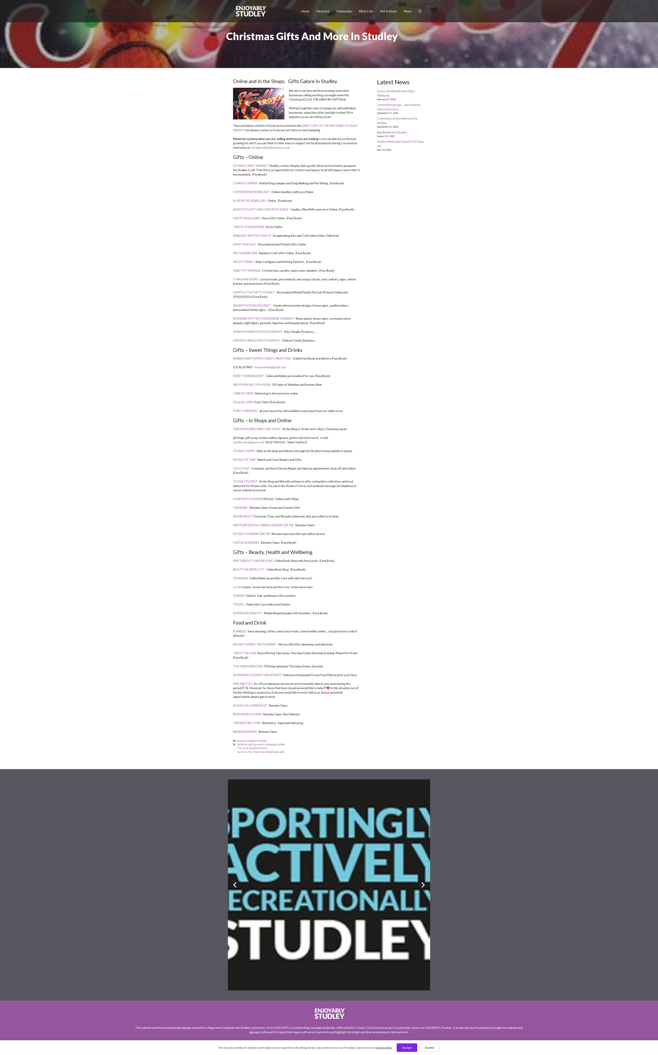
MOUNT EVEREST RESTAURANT (255, 644)
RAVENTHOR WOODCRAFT (252, 305)
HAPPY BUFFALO (244, 244)
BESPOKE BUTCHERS (247, 714)
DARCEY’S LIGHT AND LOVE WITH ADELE (261, 209)
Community (344, 11)
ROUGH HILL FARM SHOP (250, 705)
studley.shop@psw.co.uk (248, 442)
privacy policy (384, 1047)
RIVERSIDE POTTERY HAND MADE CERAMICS (263, 318)
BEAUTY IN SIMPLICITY (249, 569)
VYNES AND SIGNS (245, 279)
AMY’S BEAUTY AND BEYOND (253, 561)
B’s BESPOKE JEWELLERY (249, 200)
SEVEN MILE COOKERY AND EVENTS (257, 675)
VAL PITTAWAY (243, 262)
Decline (429, 1047)
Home (305, 11)
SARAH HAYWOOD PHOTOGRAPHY (257, 332)
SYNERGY (239, 595)
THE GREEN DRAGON (248, 666)
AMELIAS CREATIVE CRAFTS (252, 235)
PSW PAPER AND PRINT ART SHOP (256, 429)
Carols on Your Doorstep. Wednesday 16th (261, 751)
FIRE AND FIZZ (242, 684)
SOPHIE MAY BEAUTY (247, 613)
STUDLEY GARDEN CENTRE (251, 534)
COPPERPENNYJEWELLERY (251, 192)
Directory (323, 11)
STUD (237, 166)
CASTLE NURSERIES (246, 542)
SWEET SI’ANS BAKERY (248, 376)
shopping (271, 744)
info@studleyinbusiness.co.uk (271, 147)
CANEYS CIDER (243, 393)
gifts (251, 744)
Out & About (388, 11)
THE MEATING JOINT (247, 723)
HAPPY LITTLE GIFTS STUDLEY (253, 292)
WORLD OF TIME (244, 459)
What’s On (366, 11)
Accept (407, 1047)
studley (281, 744)
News (408, 11)
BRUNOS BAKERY (245, 731)
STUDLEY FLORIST (245, 481)
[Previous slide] (235, 885)
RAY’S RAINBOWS (245, 253)
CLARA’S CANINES (245, 183)
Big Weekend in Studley (392, 132)
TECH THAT (241, 468)
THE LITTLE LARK (245, 653)
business (242, 740)
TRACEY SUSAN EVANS (248, 227)
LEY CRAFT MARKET (254, 166)
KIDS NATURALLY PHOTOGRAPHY (256, 340)
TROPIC (238, 604)
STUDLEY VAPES (244, 451)
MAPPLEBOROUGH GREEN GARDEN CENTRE (263, 525)
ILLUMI (237, 587)
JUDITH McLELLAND (246, 218)
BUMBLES (239, 631)
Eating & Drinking (257, 740)
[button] (420, 11)
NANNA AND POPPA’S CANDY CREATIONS (262, 358)
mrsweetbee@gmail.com (270, 367)
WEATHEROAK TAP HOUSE (251, 384)
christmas (242, 744)
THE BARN (240, 507)
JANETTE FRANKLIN (246, 270)
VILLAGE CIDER (243, 402)
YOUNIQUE (240, 578)
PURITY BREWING (245, 411)
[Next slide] (423, 885)
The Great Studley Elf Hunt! (252, 748)
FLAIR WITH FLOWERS (248, 499)
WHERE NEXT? (243, 516)
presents (260, 744)
